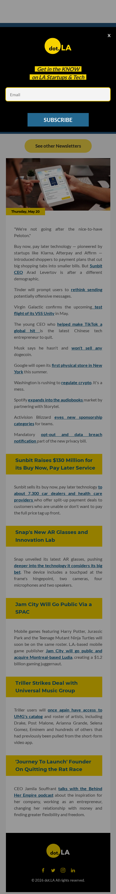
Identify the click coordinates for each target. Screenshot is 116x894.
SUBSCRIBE (58, 120)
